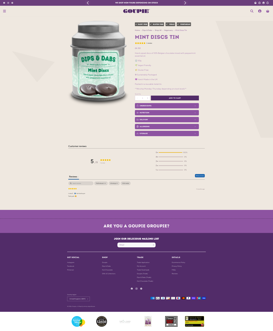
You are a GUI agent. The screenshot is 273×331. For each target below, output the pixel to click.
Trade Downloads (143, 270)
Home (137, 30)
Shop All (158, 30)
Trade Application (143, 262)
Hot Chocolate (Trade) (145, 281)
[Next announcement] (185, 3)
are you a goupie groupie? (136, 226)
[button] (4, 11)
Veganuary (168, 30)
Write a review (200, 175)
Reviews (175, 273)
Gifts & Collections (108, 273)
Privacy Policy (177, 266)
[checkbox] (126, 183)
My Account (141, 266)
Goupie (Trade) (142, 273)
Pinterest (70, 270)
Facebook (70, 266)
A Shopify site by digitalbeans (86, 306)
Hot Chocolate (107, 270)
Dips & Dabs (147, 30)
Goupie (104, 262)
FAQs (174, 270)
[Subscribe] (153, 244)
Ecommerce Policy (178, 262)
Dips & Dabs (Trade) (144, 277)
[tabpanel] (136, 195)
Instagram (70, 262)
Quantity (138, 94)
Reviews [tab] (73, 176)
